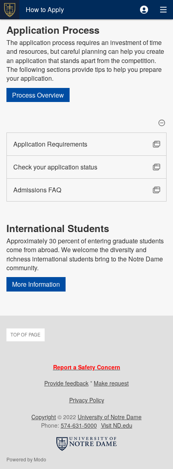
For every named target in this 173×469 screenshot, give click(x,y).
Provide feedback (66, 383)
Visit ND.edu (116, 425)
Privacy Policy (86, 400)
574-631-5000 (79, 425)
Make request (111, 383)
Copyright (43, 417)
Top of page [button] (25, 334)
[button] (144, 9)
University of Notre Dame (110, 417)
